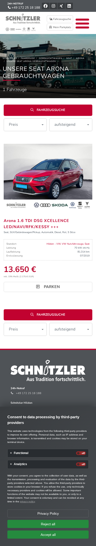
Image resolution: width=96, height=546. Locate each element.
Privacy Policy (48, 513)
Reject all (48, 524)
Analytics (20, 464)
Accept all (48, 535)
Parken (51, 287)
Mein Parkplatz (61, 27)
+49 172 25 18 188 (25, 7)
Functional (21, 453)
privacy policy (27, 501)
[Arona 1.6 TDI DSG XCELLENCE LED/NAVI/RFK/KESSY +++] (48, 177)
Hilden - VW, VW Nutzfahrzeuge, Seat (68, 244)
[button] (25, 124)
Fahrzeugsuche (61, 19)
